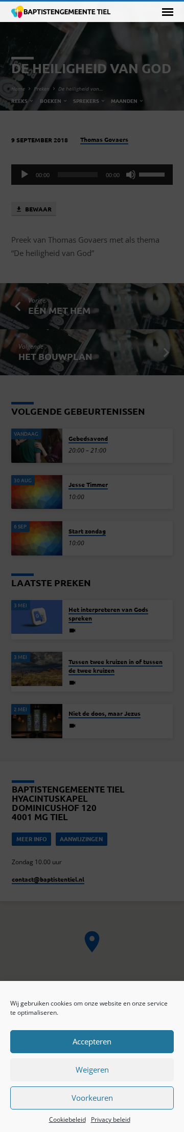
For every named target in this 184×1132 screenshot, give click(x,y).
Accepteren (92, 1041)
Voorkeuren (92, 1098)
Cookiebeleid (67, 1119)
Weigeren (92, 1069)
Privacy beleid (110, 1119)
